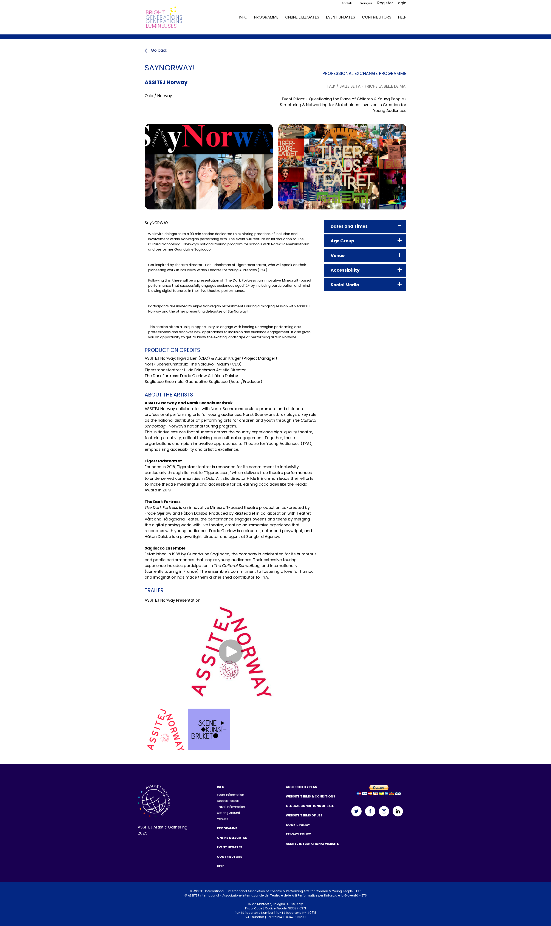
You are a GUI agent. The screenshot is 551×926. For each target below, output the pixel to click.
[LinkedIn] (398, 811)
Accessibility (345, 270)
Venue (338, 255)
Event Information (230, 795)
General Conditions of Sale (310, 806)
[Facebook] (370, 811)
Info (243, 17)
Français (366, 3)
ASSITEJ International (208, 891)
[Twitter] (356, 811)
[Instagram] (384, 811)
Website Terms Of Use (304, 815)
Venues (222, 819)
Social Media (345, 285)
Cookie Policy (298, 825)
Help (402, 17)
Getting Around (228, 813)
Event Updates (340, 17)
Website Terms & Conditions (310, 796)
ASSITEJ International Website (312, 844)
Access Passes (228, 801)
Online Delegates (302, 17)
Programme (266, 17)
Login (401, 3)
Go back (158, 50)
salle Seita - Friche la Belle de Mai (372, 86)
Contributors (376, 17)
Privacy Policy (298, 834)
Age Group (342, 241)
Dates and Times (349, 226)
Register (385, 3)
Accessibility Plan (301, 787)
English (347, 3)
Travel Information (231, 807)
